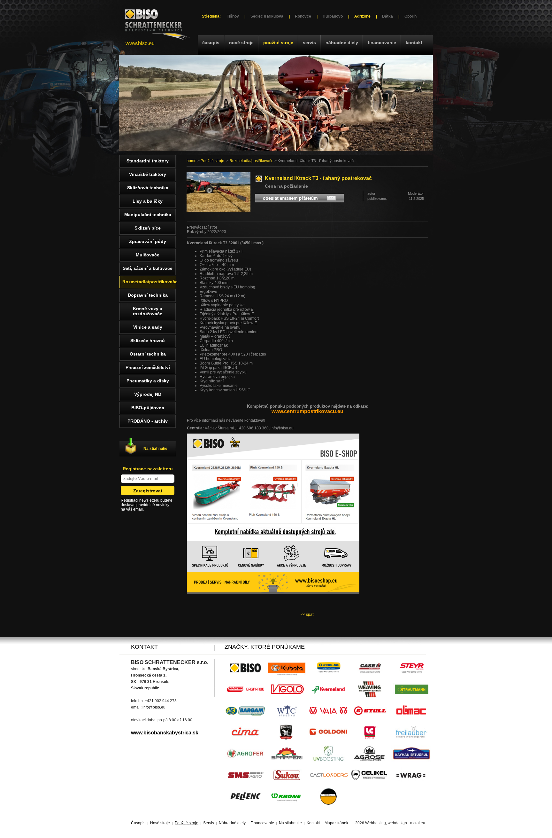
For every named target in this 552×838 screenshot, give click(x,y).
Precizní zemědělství (148, 367)
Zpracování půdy (147, 241)
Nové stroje (241, 42)
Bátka (387, 16)
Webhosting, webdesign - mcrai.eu (395, 823)
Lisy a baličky (148, 201)
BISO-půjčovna (147, 407)
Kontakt (414, 42)
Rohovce (303, 16)
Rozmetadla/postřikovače (251, 161)
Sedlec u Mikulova (266, 16)
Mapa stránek (336, 823)
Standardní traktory (147, 160)
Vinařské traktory (147, 174)
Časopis (210, 42)
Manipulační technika (147, 214)
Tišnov (233, 16)
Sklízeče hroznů (147, 340)
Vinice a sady (147, 327)
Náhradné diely (342, 42)
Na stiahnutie (155, 448)
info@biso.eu (153, 707)
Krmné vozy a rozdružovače (147, 311)
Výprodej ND (147, 394)
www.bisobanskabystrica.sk (164, 732)
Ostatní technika (148, 353)
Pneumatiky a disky (147, 380)
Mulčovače (147, 254)
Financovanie (382, 42)
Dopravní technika (148, 295)
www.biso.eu (140, 43)
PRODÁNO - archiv (147, 421)
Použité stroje (278, 42)
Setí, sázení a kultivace (147, 268)
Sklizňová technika (147, 187)
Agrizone (362, 16)
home (191, 161)
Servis (309, 42)
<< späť (307, 614)
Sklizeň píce (147, 228)
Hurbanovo (333, 16)
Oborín (410, 16)
